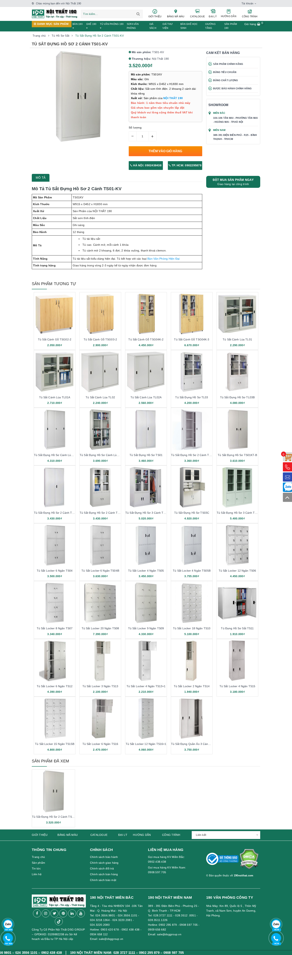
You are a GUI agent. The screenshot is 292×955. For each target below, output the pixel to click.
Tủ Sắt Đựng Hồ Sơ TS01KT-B (237, 455)
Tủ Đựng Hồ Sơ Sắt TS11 (237, 628)
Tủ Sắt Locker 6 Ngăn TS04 (55, 570)
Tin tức (36, 868)
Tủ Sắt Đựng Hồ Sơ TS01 (146, 455)
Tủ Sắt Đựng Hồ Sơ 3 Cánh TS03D (239, 512)
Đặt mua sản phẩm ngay (233, 182)
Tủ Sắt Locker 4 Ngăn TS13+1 (146, 686)
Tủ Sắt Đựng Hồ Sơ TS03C (191, 512)
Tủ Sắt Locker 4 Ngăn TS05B (192, 570)
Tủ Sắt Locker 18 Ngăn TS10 (192, 628)
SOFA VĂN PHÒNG (133, 26)
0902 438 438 (131, 929)
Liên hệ (37, 874)
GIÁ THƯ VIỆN (167, 26)
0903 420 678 (110, 929)
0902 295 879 (168, 924)
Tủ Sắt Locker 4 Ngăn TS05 (146, 570)
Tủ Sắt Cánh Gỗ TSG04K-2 (145, 339)
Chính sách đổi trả (102, 868)
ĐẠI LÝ (213, 16)
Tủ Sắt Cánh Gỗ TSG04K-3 (191, 339)
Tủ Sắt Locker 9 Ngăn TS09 (146, 628)
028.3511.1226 (157, 920)
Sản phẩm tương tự (54, 284)
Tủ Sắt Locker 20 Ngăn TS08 (100, 628)
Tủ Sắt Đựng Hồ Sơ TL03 (191, 397)
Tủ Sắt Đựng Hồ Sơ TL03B (237, 397)
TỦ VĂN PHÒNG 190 (112, 24)
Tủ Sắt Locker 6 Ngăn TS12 (55, 686)
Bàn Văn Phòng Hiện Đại (163, 258)
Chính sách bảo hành (104, 857)
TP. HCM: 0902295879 (186, 165)
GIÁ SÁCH (152, 26)
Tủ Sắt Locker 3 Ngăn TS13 (100, 686)
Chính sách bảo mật (103, 880)
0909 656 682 (157, 929)
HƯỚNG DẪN (228, 16)
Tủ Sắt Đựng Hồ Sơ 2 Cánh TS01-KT (195, 455)
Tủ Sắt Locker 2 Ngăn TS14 (192, 686)
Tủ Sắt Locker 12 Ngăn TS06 (237, 570)
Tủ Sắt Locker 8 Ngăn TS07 (55, 628)
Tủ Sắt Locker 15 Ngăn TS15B (54, 743)
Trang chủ (38, 857)
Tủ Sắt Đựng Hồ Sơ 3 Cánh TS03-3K (149, 512)
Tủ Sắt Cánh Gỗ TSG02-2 (54, 339)
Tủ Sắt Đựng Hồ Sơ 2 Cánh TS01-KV (56, 816)
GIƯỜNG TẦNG (210, 26)
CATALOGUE (197, 16)
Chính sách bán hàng (104, 874)
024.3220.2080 (100, 924)
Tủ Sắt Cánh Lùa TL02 (100, 397)
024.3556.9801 (105, 915)
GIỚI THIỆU (155, 16)
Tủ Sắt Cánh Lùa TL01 (237, 339)
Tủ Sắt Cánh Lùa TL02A (146, 397)
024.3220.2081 (122, 920)
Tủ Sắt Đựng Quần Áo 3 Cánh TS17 (194, 743)
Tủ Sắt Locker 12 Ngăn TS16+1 (146, 743)
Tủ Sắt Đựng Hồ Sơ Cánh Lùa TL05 (103, 455)
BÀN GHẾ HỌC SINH (189, 26)
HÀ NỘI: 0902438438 (146, 165)
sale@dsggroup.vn (111, 938)
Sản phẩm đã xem (50, 761)
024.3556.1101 (127, 915)
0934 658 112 (99, 934)
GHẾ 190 (91, 24)
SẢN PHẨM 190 (230, 26)
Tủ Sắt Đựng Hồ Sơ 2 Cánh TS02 (55, 512)
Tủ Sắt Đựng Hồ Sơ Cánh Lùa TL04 (57, 455)
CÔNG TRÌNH (250, 16)
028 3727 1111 (85, 953)
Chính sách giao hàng (104, 862)
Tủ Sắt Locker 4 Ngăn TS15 (237, 686)
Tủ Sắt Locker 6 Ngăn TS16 (100, 743)
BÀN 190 (78, 24)
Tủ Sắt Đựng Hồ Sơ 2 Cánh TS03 (101, 512)
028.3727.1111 (162, 915)
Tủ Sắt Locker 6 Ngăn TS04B (100, 570)
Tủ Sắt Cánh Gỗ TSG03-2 (100, 339)
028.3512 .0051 (185, 915)
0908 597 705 (189, 924)
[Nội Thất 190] (54, 13)
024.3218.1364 (100, 920)
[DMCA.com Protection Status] (249, 860)
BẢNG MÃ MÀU (176, 16)
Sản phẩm (38, 862)
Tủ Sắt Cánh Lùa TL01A (54, 397)
